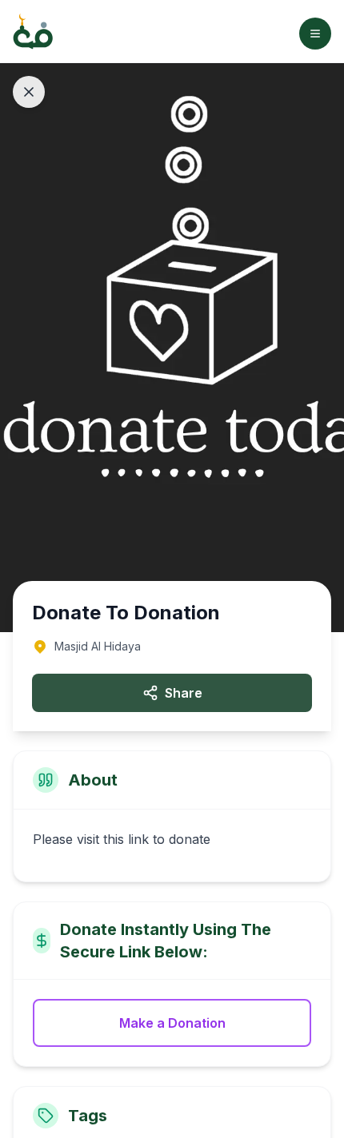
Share (183, 693)
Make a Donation (172, 1023)
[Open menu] (315, 34)
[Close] (29, 92)
